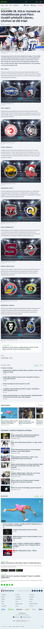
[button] (21, 91)
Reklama (3, 596)
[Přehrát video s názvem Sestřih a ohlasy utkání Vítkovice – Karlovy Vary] (21, 288)
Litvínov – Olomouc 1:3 (6, 147)
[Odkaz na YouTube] (10, 585)
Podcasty (31, 599)
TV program (3, 594)
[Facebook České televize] (35, 591)
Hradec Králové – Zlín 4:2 (7, 188)
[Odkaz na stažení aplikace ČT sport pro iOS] (4, 570)
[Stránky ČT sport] (10, 609)
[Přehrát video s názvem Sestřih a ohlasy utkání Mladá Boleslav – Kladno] (21, 327)
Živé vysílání (31, 594)
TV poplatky (17, 596)
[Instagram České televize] (32, 591)
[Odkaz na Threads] (12, 585)
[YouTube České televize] (37, 591)
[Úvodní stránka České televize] (7, 591)
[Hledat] (36, 2)
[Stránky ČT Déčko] (27, 609)
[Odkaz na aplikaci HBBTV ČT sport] (19, 570)
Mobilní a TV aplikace (33, 603)
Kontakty (31, 606)
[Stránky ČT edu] (41, 609)
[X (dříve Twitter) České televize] (39, 591)
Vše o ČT (17, 606)
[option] (18, 621)
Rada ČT (3, 601)
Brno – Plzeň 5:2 (5, 69)
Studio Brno (31, 596)
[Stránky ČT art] (34, 609)
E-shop (2, 603)
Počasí (16, 601)
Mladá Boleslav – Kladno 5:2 (7, 305)
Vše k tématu (40, 405)
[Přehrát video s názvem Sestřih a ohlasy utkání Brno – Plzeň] (21, 91)
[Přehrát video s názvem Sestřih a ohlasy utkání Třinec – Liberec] (21, 130)
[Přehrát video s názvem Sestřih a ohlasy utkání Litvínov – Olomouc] (21, 171)
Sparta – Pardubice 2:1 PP (7, 227)
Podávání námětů (18, 603)
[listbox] (23, 621)
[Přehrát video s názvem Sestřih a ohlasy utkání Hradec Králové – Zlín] (21, 210)
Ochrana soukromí (15, 626)
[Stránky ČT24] (3, 609)
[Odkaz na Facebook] (4, 585)
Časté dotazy (3, 606)
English (10, 626)
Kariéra (30, 601)
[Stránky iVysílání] (19, 609)
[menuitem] (2, 5)
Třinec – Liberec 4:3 (5, 108)
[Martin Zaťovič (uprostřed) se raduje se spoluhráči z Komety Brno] (22, 38)
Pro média (17, 594)
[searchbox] (30, 2)
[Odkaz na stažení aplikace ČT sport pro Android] (11, 570)
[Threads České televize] (42, 591)
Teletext (3, 599)
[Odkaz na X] (7, 585)
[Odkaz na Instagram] (2, 585)
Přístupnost (22, 626)
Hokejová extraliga (5, 9)
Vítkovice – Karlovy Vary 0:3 (7, 266)
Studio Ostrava (18, 599)
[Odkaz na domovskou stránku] (6, 2)
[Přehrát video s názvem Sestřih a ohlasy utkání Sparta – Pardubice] (21, 249)
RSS (42, 626)
